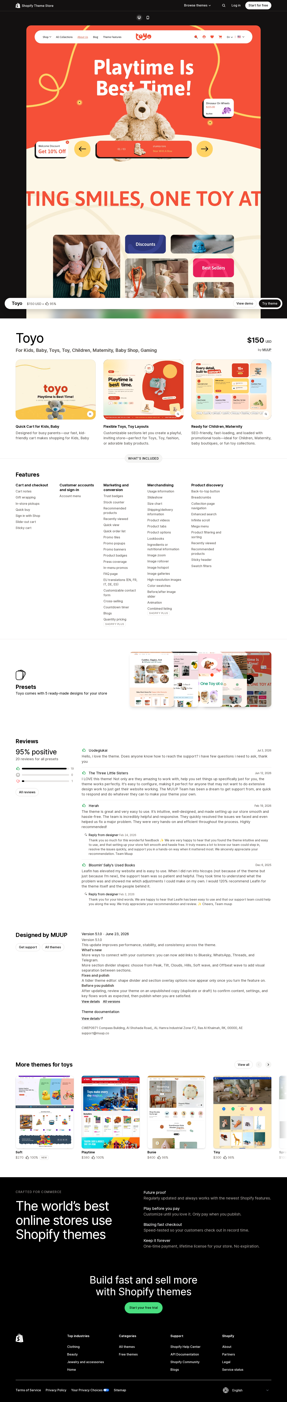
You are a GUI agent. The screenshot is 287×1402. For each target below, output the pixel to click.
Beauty (72, 1354)
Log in (236, 5)
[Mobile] (148, 17)
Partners (228, 1354)
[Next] (268, 1064)
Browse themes (195, 5)
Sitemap (120, 1390)
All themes (53, 947)
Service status (232, 1370)
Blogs (174, 1370)
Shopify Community (185, 1362)
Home (71, 1370)
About (226, 1347)
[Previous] (259, 1064)
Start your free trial (143, 1308)
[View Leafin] (176, 679)
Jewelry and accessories (85, 1362)
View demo (244, 303)
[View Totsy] (225, 679)
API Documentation (184, 1354)
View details (91, 1001)
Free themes (128, 1354)
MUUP (266, 350)
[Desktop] (139, 17)
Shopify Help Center (185, 1347)
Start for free (258, 5)
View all (243, 1065)
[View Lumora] (152, 679)
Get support (28, 947)
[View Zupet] (200, 679)
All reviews (27, 792)
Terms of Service (28, 1390)
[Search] (224, 5)
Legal (226, 1362)
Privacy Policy (56, 1390)
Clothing (73, 1347)
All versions (111, 1001)
